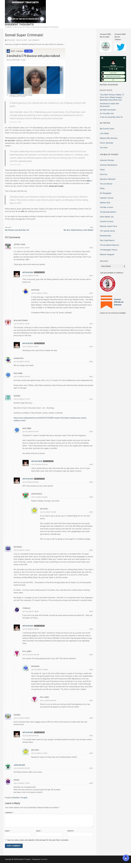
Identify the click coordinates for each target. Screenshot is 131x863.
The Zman (104, 147)
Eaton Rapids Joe (106, 217)
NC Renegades (105, 193)
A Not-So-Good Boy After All (111, 117)
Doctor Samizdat (106, 143)
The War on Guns (106, 207)
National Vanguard (107, 254)
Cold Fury (103, 174)
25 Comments (34, 40)
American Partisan (107, 160)
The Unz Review (106, 184)
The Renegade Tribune (108, 250)
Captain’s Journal (106, 198)
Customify (44, 859)
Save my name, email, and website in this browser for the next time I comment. (38, 840)
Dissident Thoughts (19, 24)
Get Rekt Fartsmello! (108, 110)
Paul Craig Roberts (107, 240)
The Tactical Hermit (107, 231)
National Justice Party (108, 226)
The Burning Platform (108, 212)
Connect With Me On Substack (119, 302)
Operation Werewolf (107, 179)
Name (7, 831)
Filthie (102, 188)
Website (70, 831)
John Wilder (19, 765)
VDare (102, 170)
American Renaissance (108, 165)
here (89, 181)
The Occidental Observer (109, 245)
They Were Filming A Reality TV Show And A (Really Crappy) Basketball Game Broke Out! (112, 97)
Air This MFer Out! (107, 113)
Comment (9, 812)
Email (39, 831)
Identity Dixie (105, 203)
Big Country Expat (107, 129)
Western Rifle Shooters (108, 138)
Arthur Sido (10, 40)
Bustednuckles (105, 236)
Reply (91, 247)
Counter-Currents (106, 221)
